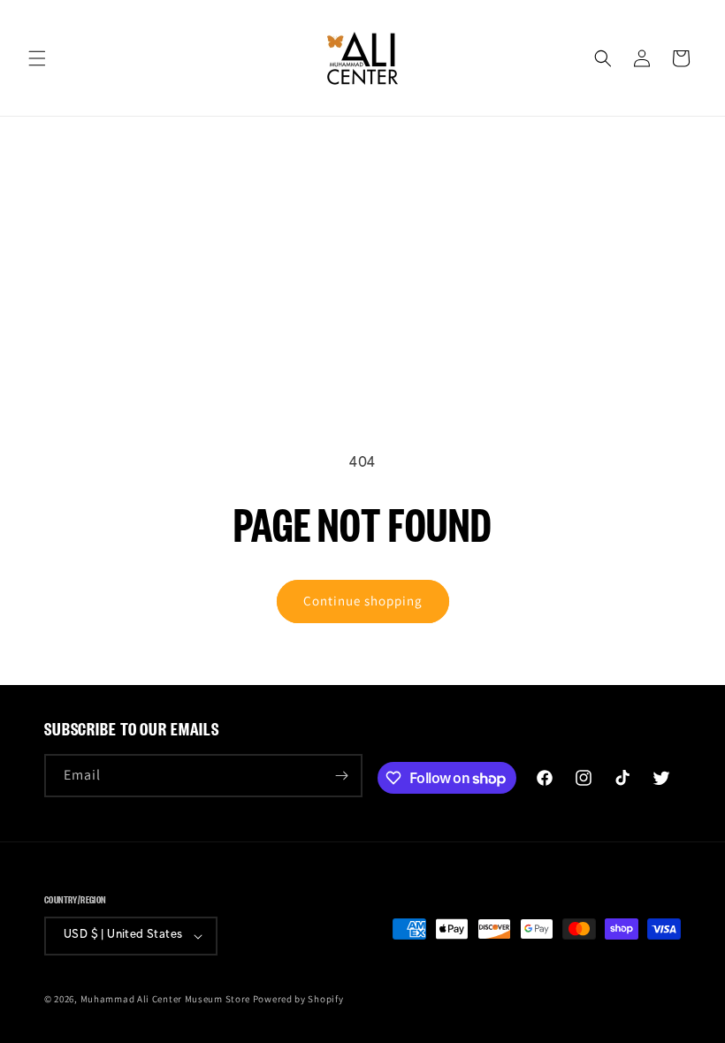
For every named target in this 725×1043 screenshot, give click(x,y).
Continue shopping (363, 600)
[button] (37, 58)
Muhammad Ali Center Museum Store (165, 999)
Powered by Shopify (298, 999)
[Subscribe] (341, 775)
